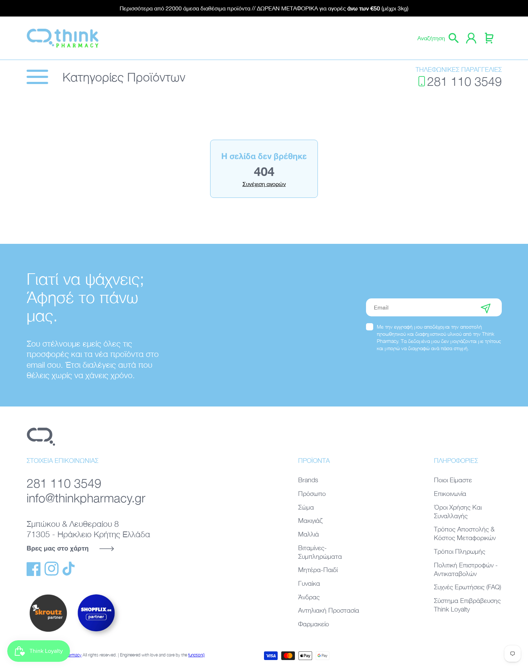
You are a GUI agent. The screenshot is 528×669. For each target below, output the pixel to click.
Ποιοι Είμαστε (453, 480)
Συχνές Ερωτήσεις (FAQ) (467, 587)
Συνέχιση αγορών (264, 184)
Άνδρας (309, 597)
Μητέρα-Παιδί (318, 569)
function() (196, 655)
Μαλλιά (308, 534)
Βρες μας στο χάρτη (58, 548)
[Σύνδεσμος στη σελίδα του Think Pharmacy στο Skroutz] (48, 632)
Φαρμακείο (313, 624)
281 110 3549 (464, 81)
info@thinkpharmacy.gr (86, 498)
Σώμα (306, 507)
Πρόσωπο (312, 493)
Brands (308, 480)
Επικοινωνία (450, 493)
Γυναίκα (309, 583)
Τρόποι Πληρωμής (459, 551)
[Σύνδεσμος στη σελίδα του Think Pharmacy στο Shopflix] (97, 638)
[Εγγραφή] (486, 307)
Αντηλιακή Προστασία (328, 610)
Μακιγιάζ (310, 520)
